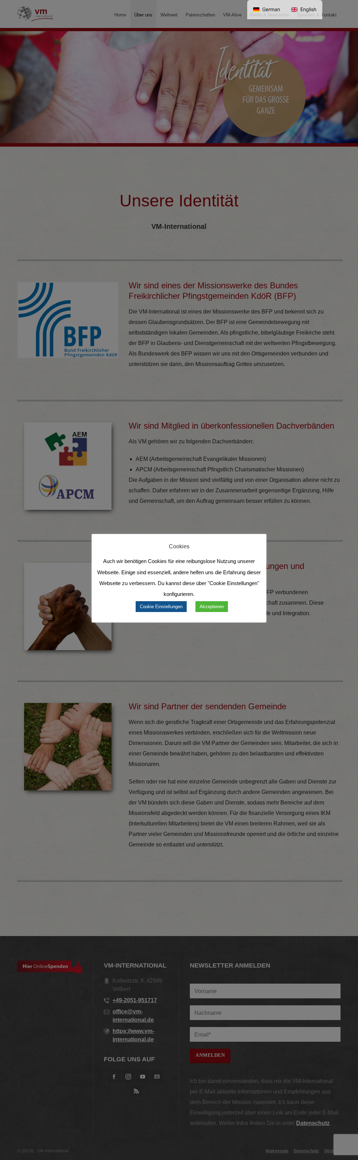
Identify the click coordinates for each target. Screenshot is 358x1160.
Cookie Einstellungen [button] (161, 606)
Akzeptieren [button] (212, 606)
